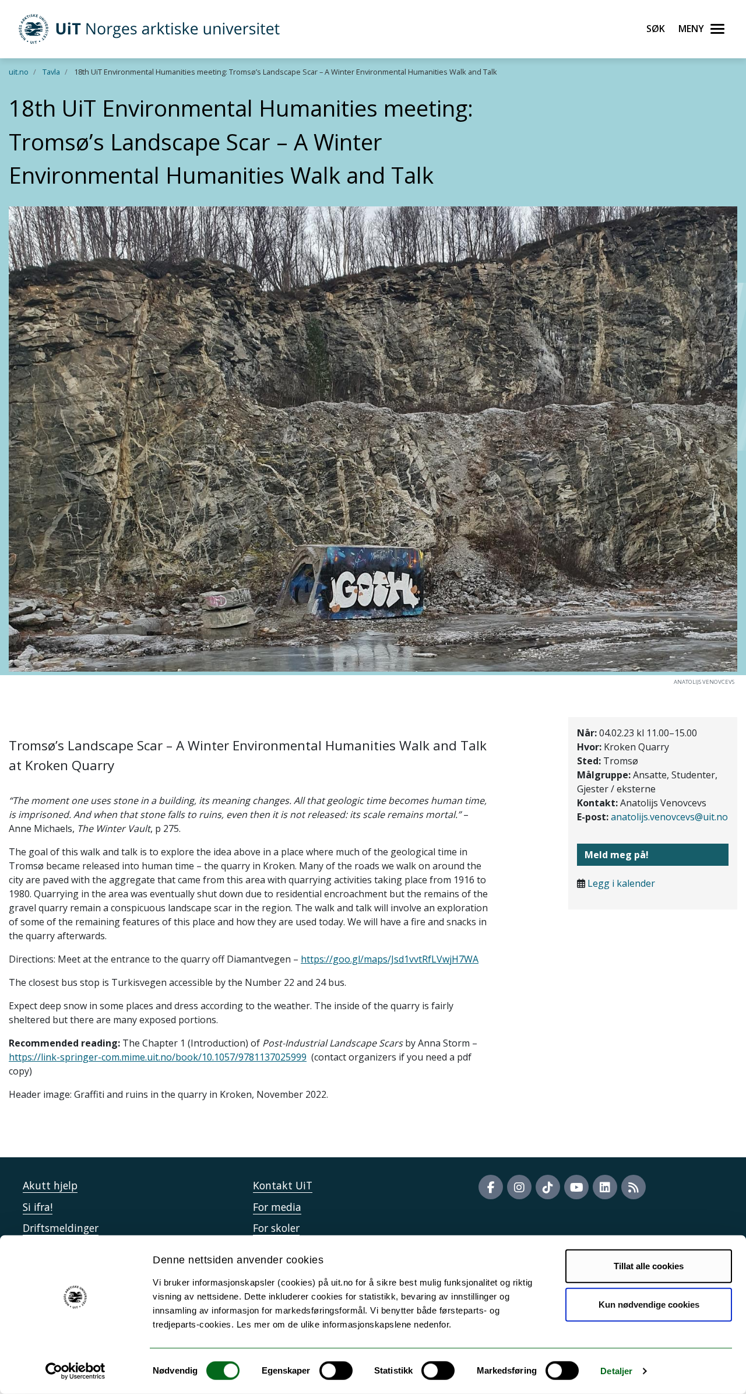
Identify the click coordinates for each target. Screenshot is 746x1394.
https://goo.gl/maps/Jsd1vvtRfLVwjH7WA (389, 959)
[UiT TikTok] (548, 1187)
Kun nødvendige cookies (649, 1304)
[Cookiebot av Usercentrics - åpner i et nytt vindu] (75, 1371)
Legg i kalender (621, 883)
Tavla (51, 71)
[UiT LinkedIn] (605, 1187)
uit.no (19, 71)
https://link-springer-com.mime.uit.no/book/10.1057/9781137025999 (158, 1057)
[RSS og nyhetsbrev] (633, 1187)
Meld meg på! (617, 854)
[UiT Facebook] (490, 1187)
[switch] (336, 1370)
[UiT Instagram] (519, 1187)
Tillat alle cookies (649, 1266)
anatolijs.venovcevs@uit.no (669, 816)
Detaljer (616, 1371)
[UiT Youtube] (576, 1187)
